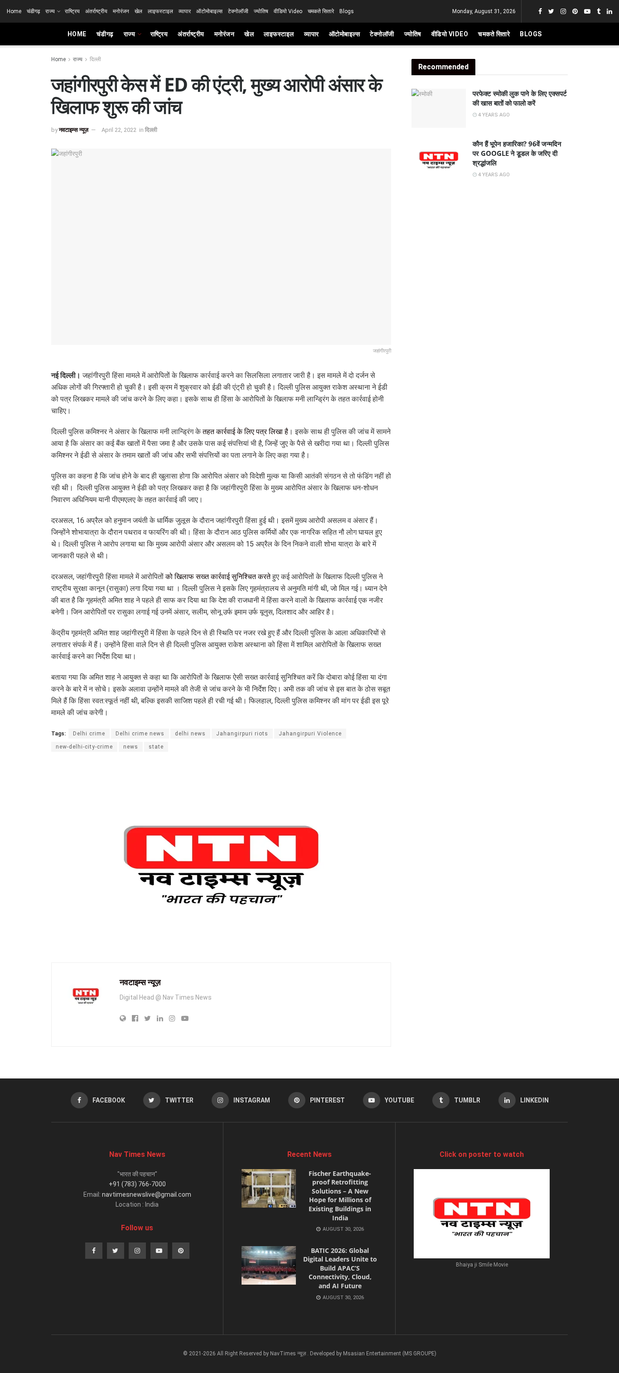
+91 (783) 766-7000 (137, 1184)
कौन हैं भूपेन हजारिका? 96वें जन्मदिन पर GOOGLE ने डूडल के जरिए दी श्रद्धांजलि (517, 153)
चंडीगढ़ (33, 11)
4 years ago (493, 115)
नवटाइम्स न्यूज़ (73, 129)
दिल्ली (95, 59)
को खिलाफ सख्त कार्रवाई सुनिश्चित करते (218, 576)
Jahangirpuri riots (242, 733)
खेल (138, 11)
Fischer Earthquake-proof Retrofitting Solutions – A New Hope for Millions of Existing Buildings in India (340, 1195)
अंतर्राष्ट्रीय (96, 11)
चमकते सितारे (321, 11)
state (156, 747)
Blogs (346, 11)
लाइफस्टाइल (160, 11)
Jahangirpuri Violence (310, 733)
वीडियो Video (288, 11)
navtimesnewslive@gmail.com (146, 1194)
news (130, 747)
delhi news (190, 733)
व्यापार (185, 11)
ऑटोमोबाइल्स (209, 11)
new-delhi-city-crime (84, 747)
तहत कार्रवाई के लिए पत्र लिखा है (244, 431)
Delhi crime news (140, 733)
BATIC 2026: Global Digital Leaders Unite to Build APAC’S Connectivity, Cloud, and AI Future (340, 1268)
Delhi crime (89, 733)
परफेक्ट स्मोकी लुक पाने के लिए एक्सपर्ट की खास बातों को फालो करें (520, 98)
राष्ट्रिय (72, 11)
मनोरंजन (121, 11)
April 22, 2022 (119, 129)
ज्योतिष (261, 11)
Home (14, 11)
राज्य (50, 11)
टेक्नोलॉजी (238, 11)
